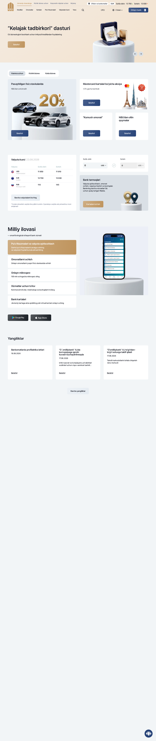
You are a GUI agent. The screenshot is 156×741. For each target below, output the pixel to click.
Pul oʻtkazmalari (50, 10)
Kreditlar (20, 10)
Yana (74, 10)
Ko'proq (73, 3)
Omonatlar (29, 10)
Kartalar (39, 10)
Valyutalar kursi (64, 10)
